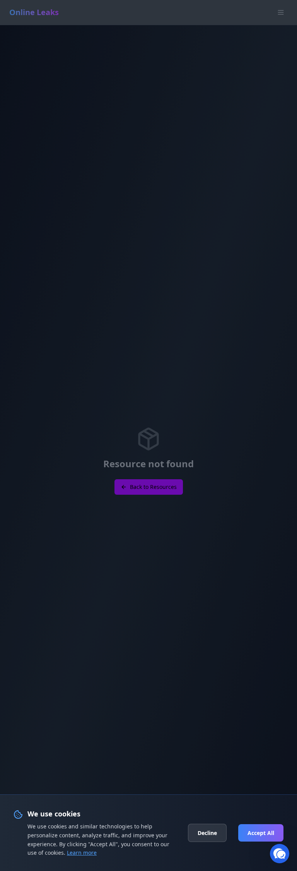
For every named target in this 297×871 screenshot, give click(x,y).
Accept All (261, 833)
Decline (207, 833)
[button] (279, 853)
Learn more (82, 852)
